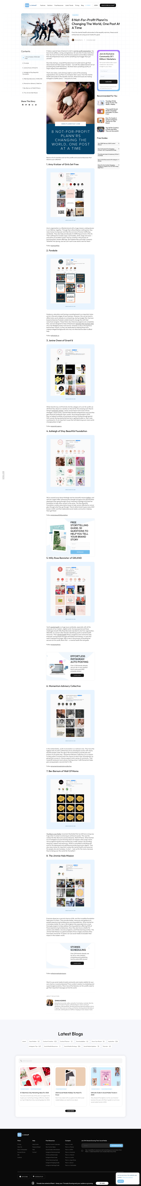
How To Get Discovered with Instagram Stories (108, 160)
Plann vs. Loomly (69, 1157)
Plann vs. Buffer (69, 1149)
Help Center (35, 1144)
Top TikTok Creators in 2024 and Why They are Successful (112, 129)
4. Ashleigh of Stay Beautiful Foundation (30, 73)
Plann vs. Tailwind (69, 1155)
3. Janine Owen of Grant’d (30, 68)
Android (19, 1157)
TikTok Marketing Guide (52, 1160)
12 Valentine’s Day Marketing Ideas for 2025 (34, 1093)
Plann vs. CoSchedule (70, 1165)
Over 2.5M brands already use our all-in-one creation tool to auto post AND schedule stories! (79, 668)
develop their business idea (85, 324)
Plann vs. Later (69, 1144)
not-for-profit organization (82, 51)
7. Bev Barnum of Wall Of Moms (31, 88)
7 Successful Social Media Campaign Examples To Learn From (112, 111)
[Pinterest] (29, 104)
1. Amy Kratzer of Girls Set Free (32, 57)
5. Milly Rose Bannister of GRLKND (32, 79)
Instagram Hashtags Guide (52, 1165)
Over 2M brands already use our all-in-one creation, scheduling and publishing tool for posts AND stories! (79, 956)
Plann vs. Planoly (69, 1147)
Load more (70, 1111)
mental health (54, 627)
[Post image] (100, 102)
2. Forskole (25, 63)
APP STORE (25, 1176)
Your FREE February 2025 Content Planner (106, 144)
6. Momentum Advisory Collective (32, 83)
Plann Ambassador (22, 1149)
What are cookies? (127, 1177)
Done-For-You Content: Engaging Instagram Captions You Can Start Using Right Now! (108, 166)
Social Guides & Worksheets (53, 1149)
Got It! (120, 1181)
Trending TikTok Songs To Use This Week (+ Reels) (111, 102)
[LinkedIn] (32, 104)
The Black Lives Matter (53, 834)
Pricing (77, 5)
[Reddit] (35, 104)
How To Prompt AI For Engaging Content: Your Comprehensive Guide (107, 149)
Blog (82, 5)
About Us (19, 1147)
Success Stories (21, 1152)
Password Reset (36, 1147)
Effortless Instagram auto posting (79, 659)
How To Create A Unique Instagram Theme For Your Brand (111, 120)
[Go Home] (30, 5)
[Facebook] (22, 104)
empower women (57, 411)
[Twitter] (26, 104)
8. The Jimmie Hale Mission (30, 93)
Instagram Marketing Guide (53, 1152)
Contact (34, 1152)
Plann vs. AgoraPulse (70, 1160)
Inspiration (75, 15)
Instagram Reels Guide (51, 1157)
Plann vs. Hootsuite (70, 1152)
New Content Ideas (50, 1147)
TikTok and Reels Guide (52, 1155)
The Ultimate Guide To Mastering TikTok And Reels (108, 155)
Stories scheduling (78, 948)
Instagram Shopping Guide (52, 1162)
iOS (18, 1155)
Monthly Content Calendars (53, 1144)
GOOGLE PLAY (39, 1176)
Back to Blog (3, 475)
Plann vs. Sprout (69, 1162)
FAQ (33, 1149)
